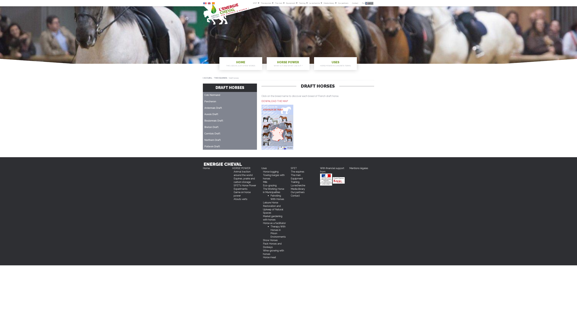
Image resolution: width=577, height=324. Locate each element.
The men (278, 3)
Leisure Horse (270, 202)
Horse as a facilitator (274, 223)
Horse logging (271, 171)
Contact (355, 3)
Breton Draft (211, 127)
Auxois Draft (211, 114)
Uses (335, 63)
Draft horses (229, 87)
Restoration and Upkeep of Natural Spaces (273, 209)
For (363, 3)
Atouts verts (240, 199)
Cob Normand (212, 95)
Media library (329, 3)
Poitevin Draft (212, 146)
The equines (266, 3)
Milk (265, 182)
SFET (255, 3)
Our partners (343, 3)
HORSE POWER (288, 63)
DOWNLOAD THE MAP (274, 101)
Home (240, 63)
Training (302, 3)
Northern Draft (212, 140)
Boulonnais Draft (213, 120)
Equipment (290, 3)
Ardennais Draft (213, 107)
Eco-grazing (270, 185)
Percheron (210, 101)
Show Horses (270, 240)
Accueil (208, 78)
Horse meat (269, 257)
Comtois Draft (212, 133)
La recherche (314, 3)
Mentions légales (358, 168)
